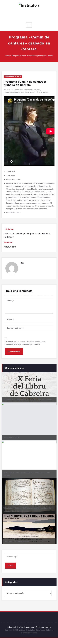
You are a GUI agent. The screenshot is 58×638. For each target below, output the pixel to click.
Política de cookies (43, 627)
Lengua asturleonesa (12, 92)
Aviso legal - (12, 627)
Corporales (18, 90)
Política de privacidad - (26, 627)
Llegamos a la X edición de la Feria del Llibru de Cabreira (27, 400)
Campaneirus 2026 (11, 437)
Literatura (25, 92)
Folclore (37, 90)
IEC (8, 90)
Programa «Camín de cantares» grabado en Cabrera (32, 56)
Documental (28, 90)
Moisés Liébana (36, 92)
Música (45, 92)
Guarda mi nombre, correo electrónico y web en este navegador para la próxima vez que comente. (25, 343)
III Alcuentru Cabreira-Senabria (16, 541)
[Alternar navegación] (29, 24)
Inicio (7, 56)
